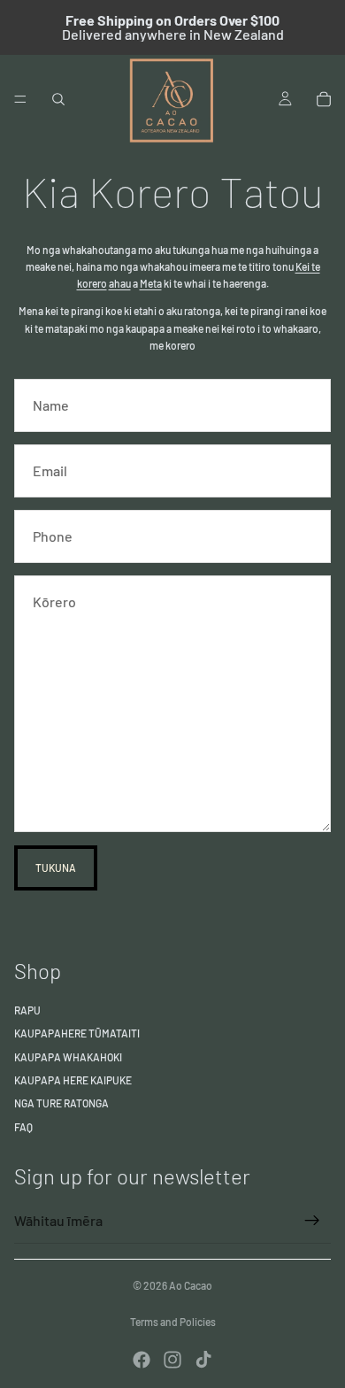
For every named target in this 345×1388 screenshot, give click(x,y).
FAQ (23, 1127)
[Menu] (20, 99)
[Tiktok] (203, 1359)
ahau (120, 283)
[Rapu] (58, 99)
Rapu (27, 1010)
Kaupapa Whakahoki (68, 1057)
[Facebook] (141, 1359)
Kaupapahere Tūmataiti (77, 1033)
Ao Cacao (190, 1285)
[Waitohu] (312, 1220)
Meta (151, 283)
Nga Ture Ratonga (61, 1103)
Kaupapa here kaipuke (73, 1080)
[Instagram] (172, 1359)
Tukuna (55, 867)
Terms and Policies (173, 1321)
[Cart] (323, 99)
